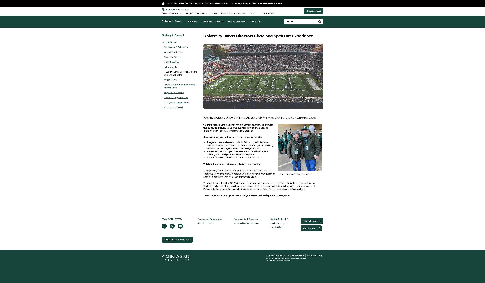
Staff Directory (276, 227)
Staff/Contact (268, 13)
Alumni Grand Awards (174, 107)
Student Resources (236, 22)
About (252, 13)
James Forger (223, 148)
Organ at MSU (170, 80)
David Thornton (232, 145)
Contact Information (275, 255)
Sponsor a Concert (172, 57)
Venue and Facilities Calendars (246, 223)
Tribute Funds (170, 67)
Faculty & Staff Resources (246, 219)
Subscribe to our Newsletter (177, 240)
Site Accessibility (314, 255)
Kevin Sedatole (260, 142)
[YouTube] (180, 228)
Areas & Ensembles (170, 13)
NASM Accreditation (205, 223)
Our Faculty (255, 22)
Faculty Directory (277, 223)
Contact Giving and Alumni (176, 98)
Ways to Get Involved (174, 93)
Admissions (192, 22)
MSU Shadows (309, 228)
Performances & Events (213, 22)
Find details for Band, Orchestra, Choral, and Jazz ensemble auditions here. (246, 3)
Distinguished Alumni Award (176, 103)
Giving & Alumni (313, 11)
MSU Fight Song (310, 221)
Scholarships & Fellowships (176, 47)
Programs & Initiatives (195, 13)
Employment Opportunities (209, 219)
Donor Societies (171, 62)
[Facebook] (164, 228)
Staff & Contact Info (279, 219)
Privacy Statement (296, 255)
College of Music (172, 21)
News (214, 13)
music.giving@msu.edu (220, 174)
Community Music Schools (233, 13)
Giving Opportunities (173, 52)
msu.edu (287, 258)
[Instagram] (172, 228)
